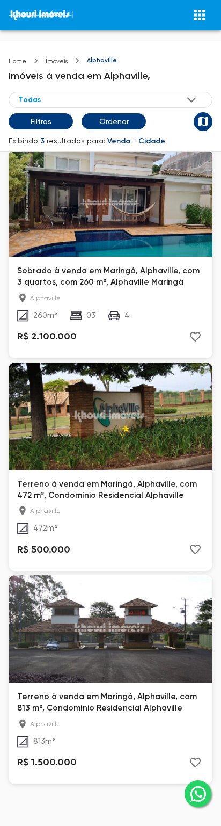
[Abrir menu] (200, 15)
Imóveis (57, 61)
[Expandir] (191, 99)
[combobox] (108, 99)
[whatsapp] (198, 793)
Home (17, 61)
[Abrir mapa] (203, 121)
